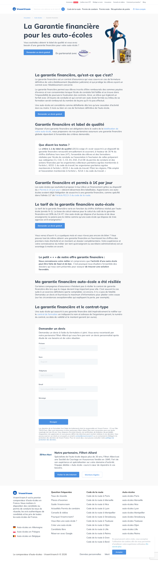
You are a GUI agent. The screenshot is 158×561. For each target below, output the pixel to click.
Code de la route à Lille (97, 529)
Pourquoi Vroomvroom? (62, 516)
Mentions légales (92, 475)
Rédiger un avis (98, 2)
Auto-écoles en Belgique (28, 536)
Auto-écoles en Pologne (28, 531)
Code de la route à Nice (98, 504)
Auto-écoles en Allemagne (29, 527)
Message (42, 398)
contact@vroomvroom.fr (84, 436)
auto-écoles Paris (130, 496)
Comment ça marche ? (134, 2)
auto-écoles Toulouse (132, 521)
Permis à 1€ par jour (50, 189)
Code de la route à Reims (99, 533)
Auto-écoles (38, 18)
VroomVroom (23, 9)
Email (41, 384)
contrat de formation (47, 314)
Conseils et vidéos (119, 2)
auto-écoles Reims (131, 533)
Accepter (119, 552)
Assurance (107, 2)
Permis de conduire (90, 9)
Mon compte (140, 9)
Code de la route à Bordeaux (100, 541)
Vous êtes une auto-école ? (64, 521)
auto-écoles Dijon (130, 525)
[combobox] (49, 9)
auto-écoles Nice (130, 504)
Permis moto (104, 9)
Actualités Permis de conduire (65, 508)
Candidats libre (58, 529)
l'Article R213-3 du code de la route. (73, 195)
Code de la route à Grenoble (100, 537)
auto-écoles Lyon (130, 508)
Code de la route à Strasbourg (101, 516)
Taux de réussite (59, 496)
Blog (144, 2)
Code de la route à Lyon (98, 508)
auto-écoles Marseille (132, 500)
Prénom (42, 343)
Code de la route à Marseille (100, 500)
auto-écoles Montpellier (133, 512)
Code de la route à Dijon (98, 525)
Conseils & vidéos (59, 512)
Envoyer (53, 422)
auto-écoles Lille (130, 529)
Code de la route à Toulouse (100, 521)
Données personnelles (90, 554)
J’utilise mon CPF (85, 2)
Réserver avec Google (61, 533)
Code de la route (74, 9)
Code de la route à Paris (98, 496)
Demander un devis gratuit (38, 52)
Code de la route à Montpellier (101, 512)
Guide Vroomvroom (60, 504)
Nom (40, 357)
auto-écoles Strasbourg (133, 516)
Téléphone (43, 371)
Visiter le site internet (66, 474)
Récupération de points (120, 9)
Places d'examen (59, 500)
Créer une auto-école (61, 525)
